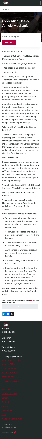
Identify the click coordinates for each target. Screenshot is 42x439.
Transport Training (10, 381)
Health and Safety (10, 372)
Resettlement (8, 377)
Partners (5, 406)
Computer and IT (9, 368)
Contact (5, 402)
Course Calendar (9, 394)
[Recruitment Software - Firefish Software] (9, 432)
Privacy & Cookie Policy (12, 419)
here (32, 300)
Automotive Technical (11, 360)
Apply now (9, 43)
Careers (5, 9)
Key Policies (7, 410)
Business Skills (8, 364)
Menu (36, 3)
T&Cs (4, 414)
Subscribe (6, 389)
